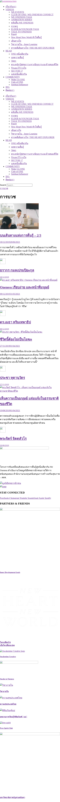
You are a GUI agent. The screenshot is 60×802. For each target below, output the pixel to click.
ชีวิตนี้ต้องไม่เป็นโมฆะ (16, 339)
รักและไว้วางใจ (18, 68)
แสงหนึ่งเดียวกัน (19, 74)
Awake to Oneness (7, 679)
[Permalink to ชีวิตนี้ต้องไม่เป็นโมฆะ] (21, 332)
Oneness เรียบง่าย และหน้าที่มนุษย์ (24, 287)
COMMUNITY (13, 77)
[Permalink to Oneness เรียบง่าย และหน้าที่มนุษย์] (28, 280)
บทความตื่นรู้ (17, 57)
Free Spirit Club (6, 728)
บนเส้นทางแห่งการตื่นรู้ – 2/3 (20, 235)
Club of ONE (17, 82)
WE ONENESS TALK (21, 17)
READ (9, 51)
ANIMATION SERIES (21, 19)
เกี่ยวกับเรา (11, 6)
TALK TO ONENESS (21, 32)
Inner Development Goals (10, 572)
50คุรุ (13, 61)
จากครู (14, 26)
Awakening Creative (8, 656)
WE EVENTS (17, 12)
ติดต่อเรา (10, 90)
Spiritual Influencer (19, 84)
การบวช (4, 188)
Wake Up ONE (18, 79)
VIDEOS (10, 9)
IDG (8, 87)
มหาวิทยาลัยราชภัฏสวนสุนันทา (12, 797)
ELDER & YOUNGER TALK (25, 29)
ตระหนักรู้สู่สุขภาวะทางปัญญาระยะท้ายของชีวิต (34, 64)
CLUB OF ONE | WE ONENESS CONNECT (32, 14)
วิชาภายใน (4, 691)
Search (3, 185)
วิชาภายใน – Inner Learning (24, 44)
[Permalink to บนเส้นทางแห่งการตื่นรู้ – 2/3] (19, 228)
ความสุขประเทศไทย (8, 704)
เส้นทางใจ (16, 41)
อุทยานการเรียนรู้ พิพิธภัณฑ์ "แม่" (13, 717)
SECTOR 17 (17, 71)
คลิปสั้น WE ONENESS (22, 23)
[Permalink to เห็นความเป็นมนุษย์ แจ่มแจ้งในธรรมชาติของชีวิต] (30, 391)
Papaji (14, 34)
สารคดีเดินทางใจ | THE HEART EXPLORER (32, 48)
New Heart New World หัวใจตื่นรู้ (26, 37)
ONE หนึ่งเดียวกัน (19, 54)
